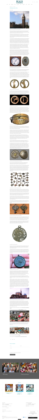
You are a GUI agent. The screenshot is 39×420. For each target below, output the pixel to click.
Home (7, 4)
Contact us (3, 403)
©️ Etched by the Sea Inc (4, 416)
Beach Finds (12, 4)
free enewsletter (7, 404)
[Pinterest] (6, 407)
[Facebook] (2, 407)
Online (20, 4)
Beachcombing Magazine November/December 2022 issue (21, 336)
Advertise (29, 4)
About (26, 4)
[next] (36, 389)
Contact (31, 4)
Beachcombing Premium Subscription (9, 392)
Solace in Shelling (5, 374)
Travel (15, 4)
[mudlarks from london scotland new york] (19, 330)
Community (24, 4)
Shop (9, 4)
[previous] (2, 389)
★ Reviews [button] (19, 419)
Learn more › (33, 404)
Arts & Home (18, 4)
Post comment (12, 354)
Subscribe (32, 417)
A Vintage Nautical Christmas (25, 374)
